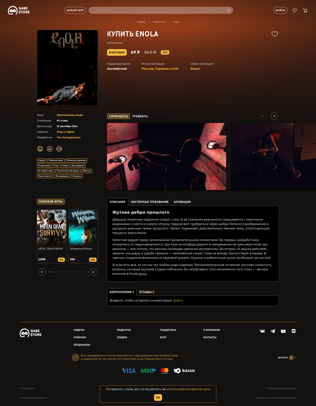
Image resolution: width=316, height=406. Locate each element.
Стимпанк (76, 176)
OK (158, 397)
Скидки (122, 337)
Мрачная (87, 171)
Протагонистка (45, 176)
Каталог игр (159, 22)
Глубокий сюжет (56, 160)
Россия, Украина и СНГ (160, 69)
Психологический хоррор (68, 171)
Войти (178, 300)
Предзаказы (82, 344)
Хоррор (41, 160)
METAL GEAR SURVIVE (50, 248)
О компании (211, 330)
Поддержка (168, 330)
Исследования (62, 176)
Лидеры (79, 330)
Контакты (210, 337)
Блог (163, 337)
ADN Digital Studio (285, 397)
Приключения (66, 115)
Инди (79, 115)
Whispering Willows (81, 248)
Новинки (80, 337)
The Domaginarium (69, 137)
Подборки (124, 330)
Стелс (56, 166)
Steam (195, 69)
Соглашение (27, 388)
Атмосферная (78, 166)
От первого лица (45, 171)
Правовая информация (282, 388)
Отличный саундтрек (76, 160)
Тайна (65, 166)
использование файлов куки (188, 389)
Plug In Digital (65, 131)
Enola (176, 22)
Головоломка (44, 166)
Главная (141, 22)
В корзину (117, 52)
